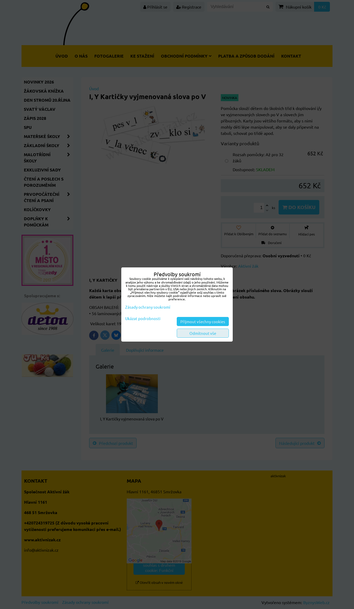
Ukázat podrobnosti (142, 318)
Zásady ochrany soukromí (147, 306)
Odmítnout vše (202, 333)
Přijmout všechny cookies (202, 321)
